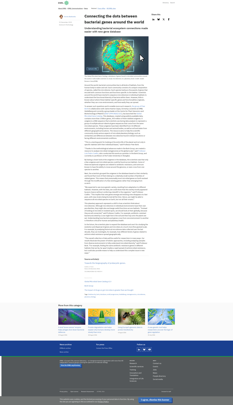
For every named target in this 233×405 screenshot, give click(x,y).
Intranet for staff (166, 391)
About (154, 360)
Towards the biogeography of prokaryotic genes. (105, 263)
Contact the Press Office (104, 348)
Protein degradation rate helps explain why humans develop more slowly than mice (101, 330)
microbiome (141, 294)
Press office (101, 8)
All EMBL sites (111, 8)
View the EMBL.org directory (70, 365)
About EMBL (62, 8)
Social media (158, 379)
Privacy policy (64, 391)
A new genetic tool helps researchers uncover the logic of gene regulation (160, 330)
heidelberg (122, 294)
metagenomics (132, 294)
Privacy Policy (103, 402)
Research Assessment (87, 391)
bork (98, 294)
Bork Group (88, 286)
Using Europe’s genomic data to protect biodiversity (130, 329)
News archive (64, 352)
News (86, 8)
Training (133, 370)
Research (133, 363)
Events (155, 367)
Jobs (155, 370)
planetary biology (90, 297)
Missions (132, 360)
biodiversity (92, 294)
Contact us (157, 363)
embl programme (112, 294)
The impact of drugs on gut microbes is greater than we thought (108, 290)
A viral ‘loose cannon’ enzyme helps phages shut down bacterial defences (71, 330)
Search (172, 3)
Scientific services (137, 367)
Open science (74, 391)
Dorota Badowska (70, 16)
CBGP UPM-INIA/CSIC (113, 114)
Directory (166, 3)
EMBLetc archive (65, 348)
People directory (159, 376)
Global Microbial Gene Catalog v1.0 (97, 281)
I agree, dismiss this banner (155, 400)
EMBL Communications (75, 8)
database (103, 294)
